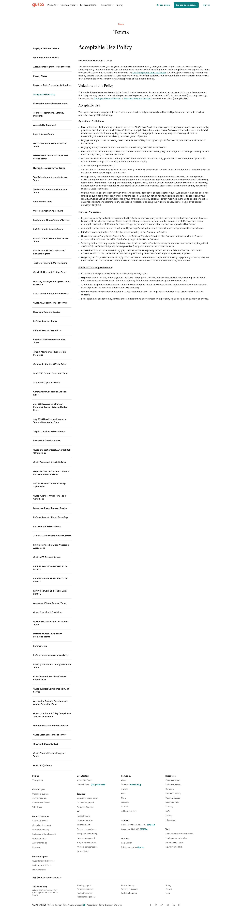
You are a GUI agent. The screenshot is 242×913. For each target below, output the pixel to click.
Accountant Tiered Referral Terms (49, 603)
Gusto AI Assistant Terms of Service (50, 303)
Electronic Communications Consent (50, 104)
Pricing (119, 5)
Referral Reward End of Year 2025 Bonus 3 (50, 592)
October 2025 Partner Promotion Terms (49, 341)
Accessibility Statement (44, 125)
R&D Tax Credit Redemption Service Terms (50, 240)
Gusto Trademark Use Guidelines (49, 462)
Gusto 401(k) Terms (42, 766)
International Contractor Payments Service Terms (50, 157)
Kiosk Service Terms (42, 202)
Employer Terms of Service (46, 48)
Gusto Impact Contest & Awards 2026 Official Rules (51, 451)
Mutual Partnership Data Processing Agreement (51, 546)
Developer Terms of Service (46, 312)
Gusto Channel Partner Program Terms (49, 754)
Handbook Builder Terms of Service (50, 726)
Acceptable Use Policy (44, 94)
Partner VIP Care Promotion (46, 441)
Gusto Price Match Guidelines (47, 612)
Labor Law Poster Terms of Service (50, 508)
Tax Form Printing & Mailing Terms (50, 263)
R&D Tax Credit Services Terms (48, 229)
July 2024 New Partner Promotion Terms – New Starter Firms (50, 420)
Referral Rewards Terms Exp (47, 331)
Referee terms (40, 646)
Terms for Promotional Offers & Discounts (48, 114)
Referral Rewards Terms (45, 321)
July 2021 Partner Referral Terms (49, 432)
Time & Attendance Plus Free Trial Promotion (49, 353)
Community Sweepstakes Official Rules (49, 393)
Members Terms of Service (46, 58)
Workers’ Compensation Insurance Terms (50, 191)
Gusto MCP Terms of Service (47, 557)
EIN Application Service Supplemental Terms (52, 666)
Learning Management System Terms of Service (51, 282)
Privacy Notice (40, 76)
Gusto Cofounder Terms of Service (50, 735)
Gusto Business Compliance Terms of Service (51, 690)
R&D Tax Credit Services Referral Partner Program (49, 252)
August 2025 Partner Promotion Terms (52, 536)
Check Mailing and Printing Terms (49, 272)
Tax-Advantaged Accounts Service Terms (50, 178)
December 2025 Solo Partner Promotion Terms (47, 635)
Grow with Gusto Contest (45, 744)
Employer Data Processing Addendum (52, 85)
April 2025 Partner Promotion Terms (50, 373)
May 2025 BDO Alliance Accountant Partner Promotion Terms (51, 472)
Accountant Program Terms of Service (51, 67)
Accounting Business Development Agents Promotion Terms (50, 702)
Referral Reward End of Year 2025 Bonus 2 (50, 580)
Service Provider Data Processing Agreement (49, 485)
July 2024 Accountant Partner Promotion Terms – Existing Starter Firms (50, 407)
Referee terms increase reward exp (50, 655)
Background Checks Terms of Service (51, 220)
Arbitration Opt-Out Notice (46, 383)
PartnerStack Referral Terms (47, 527)
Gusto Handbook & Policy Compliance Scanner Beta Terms (52, 714)
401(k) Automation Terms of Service (50, 294)
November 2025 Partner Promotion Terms (50, 623)
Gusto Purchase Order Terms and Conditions (49, 497)
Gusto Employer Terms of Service (149, 73)
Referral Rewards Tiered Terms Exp (50, 517)
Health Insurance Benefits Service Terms (49, 145)
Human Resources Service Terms (49, 168)
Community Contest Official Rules (49, 364)
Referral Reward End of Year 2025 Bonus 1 (50, 567)
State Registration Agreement (48, 211)
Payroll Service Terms (43, 134)
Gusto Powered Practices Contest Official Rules (49, 678)
